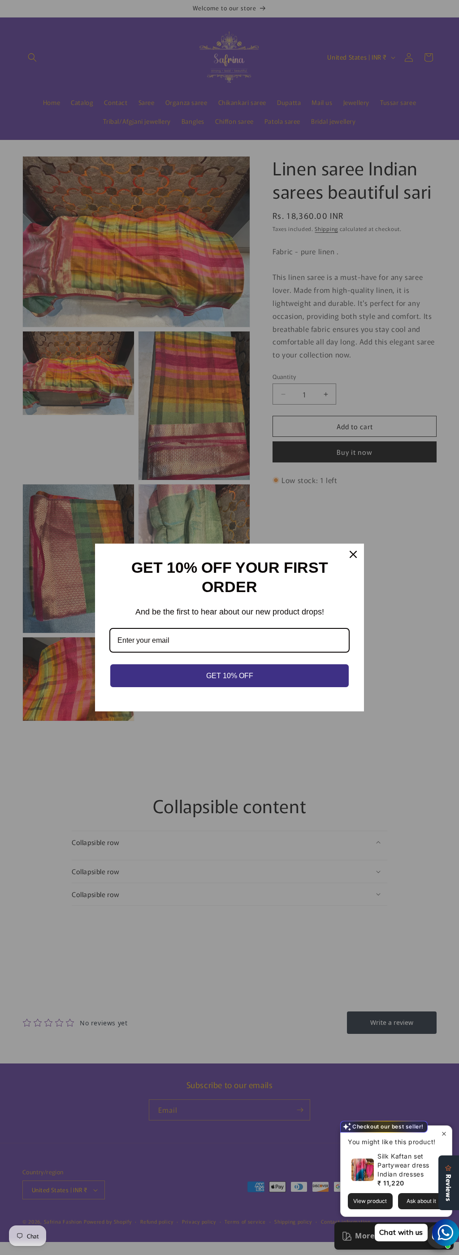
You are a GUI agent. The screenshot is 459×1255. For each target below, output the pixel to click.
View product (370, 1201)
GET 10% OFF (229, 676)
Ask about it (421, 1201)
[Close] (353, 554)
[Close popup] (444, 1134)
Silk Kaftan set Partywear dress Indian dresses (403, 1165)
